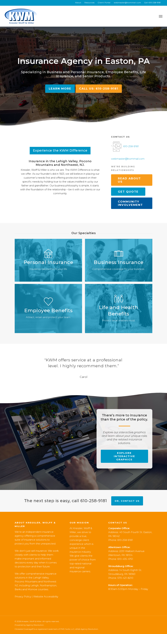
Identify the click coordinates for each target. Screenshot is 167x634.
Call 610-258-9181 (152, 2)
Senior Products (96, 76)
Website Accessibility (45, 596)
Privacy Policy (23, 596)
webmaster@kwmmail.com (127, 2)
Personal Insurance (87, 72)
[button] (160, 16)
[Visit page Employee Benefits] (48, 308)
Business (54, 72)
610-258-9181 (131, 146)
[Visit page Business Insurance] (118, 260)
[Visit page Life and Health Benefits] (118, 308)
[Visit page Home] (21, 16)
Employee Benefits (122, 72)
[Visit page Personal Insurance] (48, 260)
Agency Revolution (35, 625)
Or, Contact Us (127, 501)
